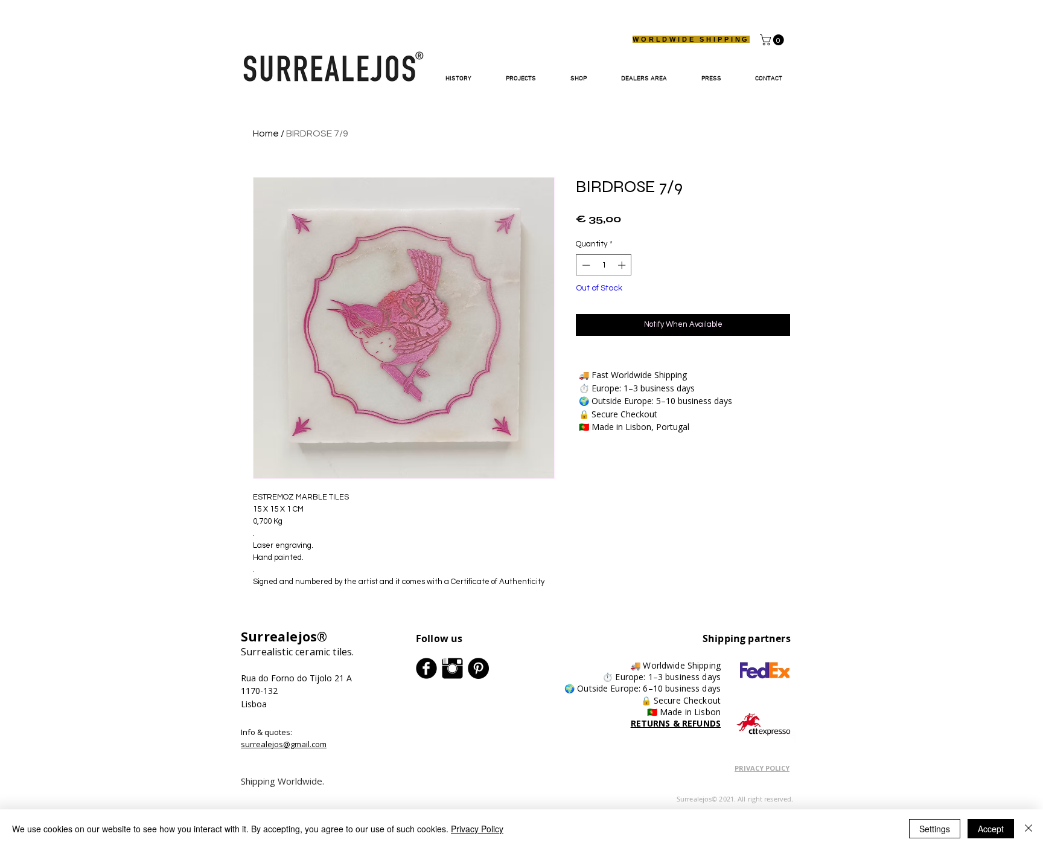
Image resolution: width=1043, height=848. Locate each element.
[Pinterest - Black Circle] (478, 668)
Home (266, 133)
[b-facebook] (426, 668)
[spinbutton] (604, 265)
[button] (773, 39)
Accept (991, 829)
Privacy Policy (477, 829)
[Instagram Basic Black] (452, 668)
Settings (934, 829)
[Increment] (623, 265)
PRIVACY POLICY (762, 768)
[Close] (1028, 828)
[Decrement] (585, 265)
